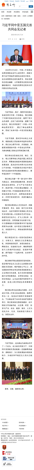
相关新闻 (7, 19)
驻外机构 (21, 422)
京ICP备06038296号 (24, 440)
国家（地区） (18, 16)
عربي (27, 1)
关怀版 (31, 1)
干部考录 (21, 429)
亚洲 (24, 16)
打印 (23, 39)
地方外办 (5, 425)
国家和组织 (9, 16)
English (6, 1)
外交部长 (17, 12)
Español (17, 1)
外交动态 (25, 12)
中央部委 (5, 422)
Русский (23, 1)
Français (12, 1)
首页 (2, 12)
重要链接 (5, 429)
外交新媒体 (22, 425)
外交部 (9, 12)
